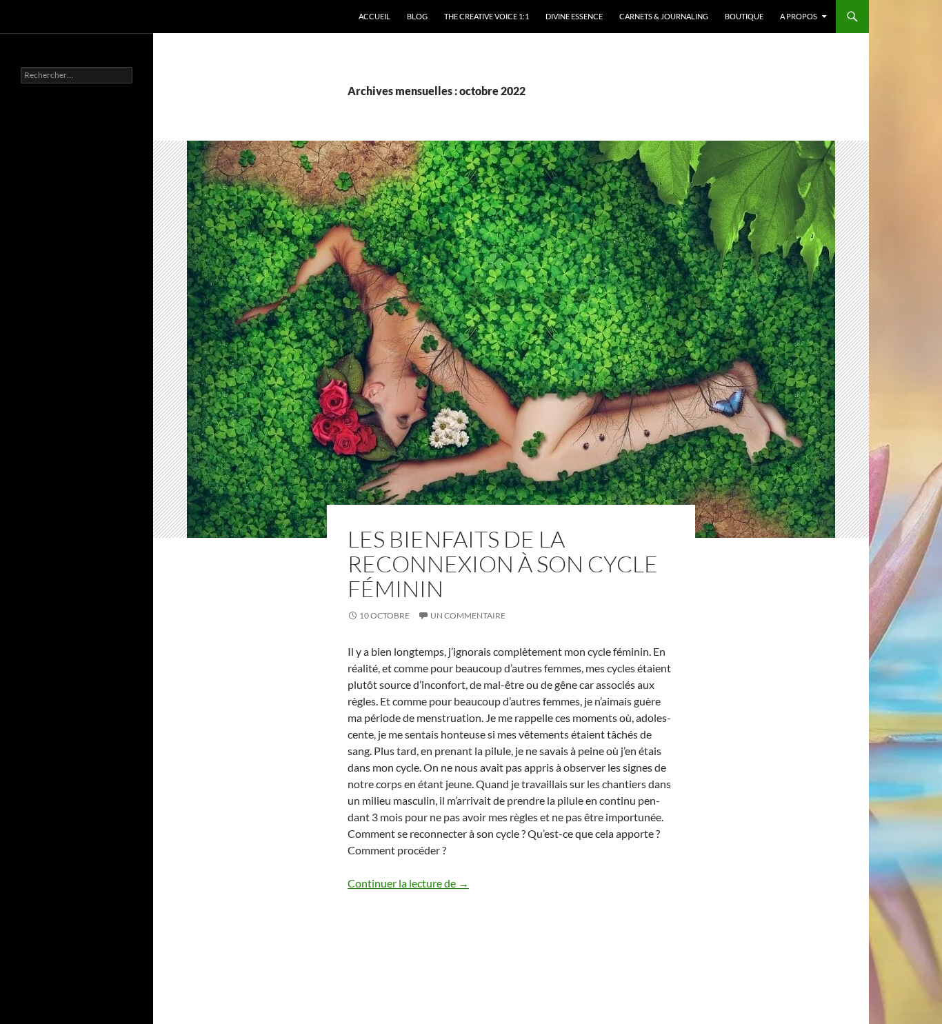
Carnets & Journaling (663, 16)
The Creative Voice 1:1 (486, 16)
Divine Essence (574, 16)
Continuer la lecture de (408, 883)
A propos (798, 16)
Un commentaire (467, 615)
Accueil (374, 16)
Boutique (744, 16)
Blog (417, 16)
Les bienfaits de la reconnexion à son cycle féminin (503, 564)
